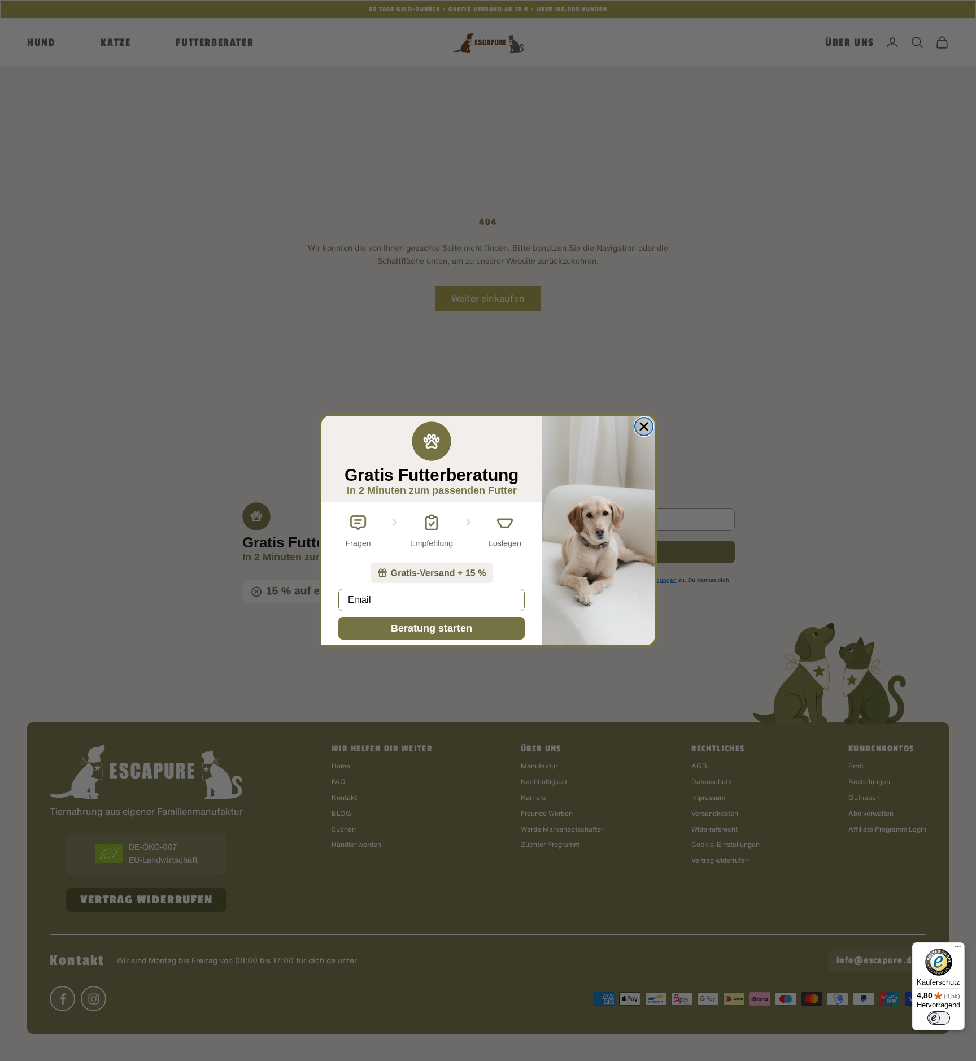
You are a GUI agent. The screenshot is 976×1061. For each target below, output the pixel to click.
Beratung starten (431, 628)
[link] (431, 573)
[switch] (938, 1018)
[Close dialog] (644, 427)
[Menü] (958, 949)
